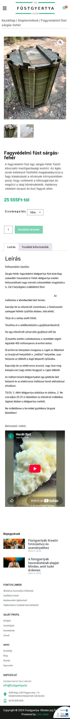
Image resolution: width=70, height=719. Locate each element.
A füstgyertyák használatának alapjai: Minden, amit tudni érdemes (43, 564)
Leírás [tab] (11, 247)
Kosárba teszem (28, 229)
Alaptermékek (28, 20)
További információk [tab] (35, 247)
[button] (6, 8)
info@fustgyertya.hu (15, 685)
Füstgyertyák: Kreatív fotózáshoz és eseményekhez (43, 544)
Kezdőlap (8, 20)
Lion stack (43, 714)
